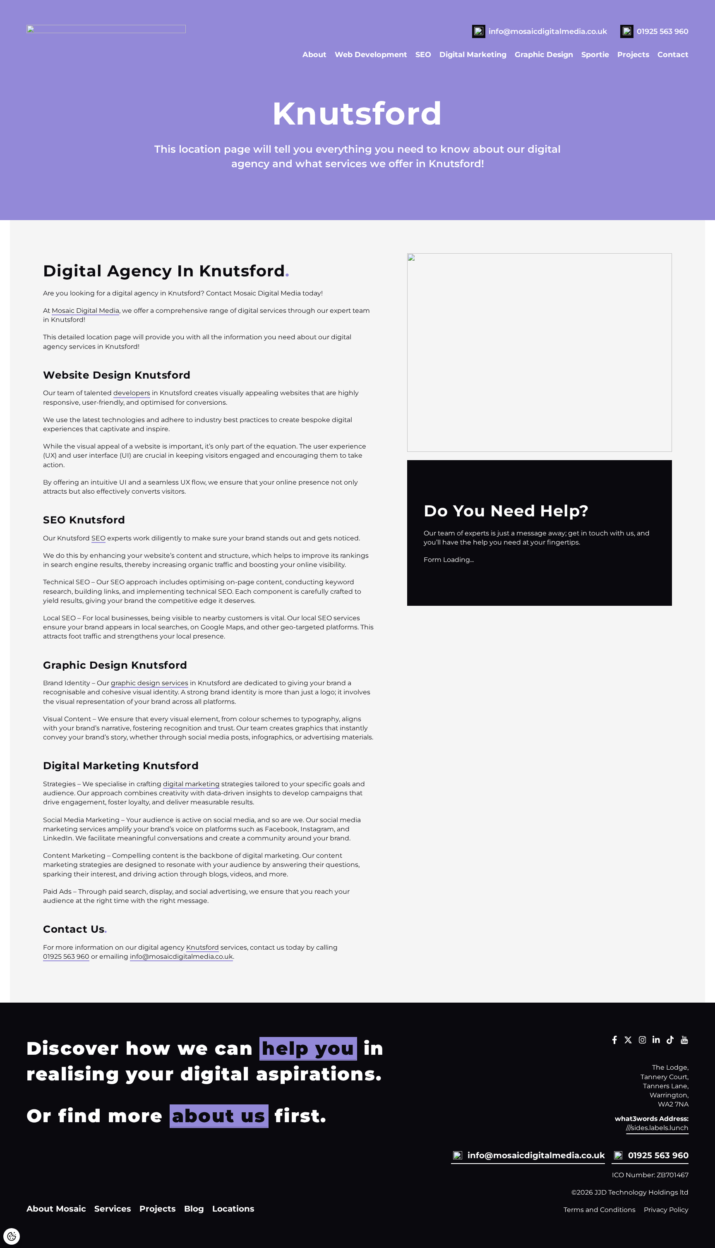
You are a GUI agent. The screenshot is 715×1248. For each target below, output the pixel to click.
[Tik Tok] (670, 1042)
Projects (633, 54)
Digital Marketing (472, 54)
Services (112, 1209)
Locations (233, 1209)
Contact (673, 54)
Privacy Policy (666, 1210)
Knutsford (202, 947)
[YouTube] (684, 1042)
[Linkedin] (656, 1042)
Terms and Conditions (600, 1210)
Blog (194, 1209)
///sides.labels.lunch (657, 1128)
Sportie (595, 54)
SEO (423, 54)
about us (219, 1115)
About (314, 54)
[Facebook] (614, 1042)
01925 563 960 (663, 31)
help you (308, 1048)
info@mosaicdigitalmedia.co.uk (548, 31)
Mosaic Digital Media (85, 310)
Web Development (371, 54)
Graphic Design (544, 54)
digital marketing (191, 784)
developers (131, 393)
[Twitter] (628, 1042)
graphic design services (149, 683)
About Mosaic (56, 1209)
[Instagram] (642, 1042)
